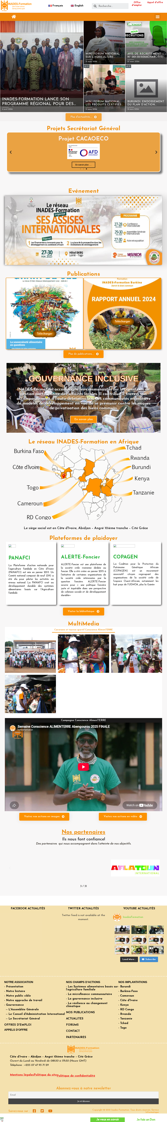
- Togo (122, 1027)
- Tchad (123, 1023)
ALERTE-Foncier (80, 557)
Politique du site (45, 1074)
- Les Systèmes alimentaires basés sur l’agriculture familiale (92, 988)
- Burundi (124, 986)
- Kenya (123, 1005)
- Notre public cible (17, 995)
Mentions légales (22, 1074)
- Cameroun (126, 995)
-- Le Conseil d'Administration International (35, 1014)
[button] (13, 17)
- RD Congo (126, 1009)
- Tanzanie (125, 1018)
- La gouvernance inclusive (84, 998)
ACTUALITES (74, 1018)
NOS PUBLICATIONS (80, 1012)
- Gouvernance (14, 1005)
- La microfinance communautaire (89, 994)
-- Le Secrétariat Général (23, 1018)
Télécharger (44, 333)
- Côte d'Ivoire (128, 1000)
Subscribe (150, 959)
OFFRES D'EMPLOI (17, 1025)
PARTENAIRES (76, 1037)
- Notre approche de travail (23, 1000)
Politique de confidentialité (76, 1075)
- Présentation (13, 986)
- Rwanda (124, 1014)
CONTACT (73, 1031)
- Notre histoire (14, 991)
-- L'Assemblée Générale (22, 1009)
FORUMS (72, 1025)
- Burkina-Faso (128, 991)
